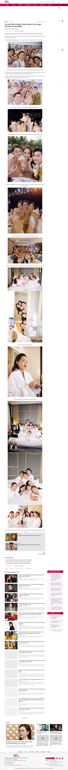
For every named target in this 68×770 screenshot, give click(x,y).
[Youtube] (59, 758)
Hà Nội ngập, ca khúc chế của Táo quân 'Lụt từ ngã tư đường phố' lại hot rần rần (43, 744)
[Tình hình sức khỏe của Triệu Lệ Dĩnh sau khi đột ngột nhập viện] (11, 626)
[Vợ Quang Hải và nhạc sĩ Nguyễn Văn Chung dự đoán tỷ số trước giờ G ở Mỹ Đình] (11, 654)
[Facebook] (57, 758)
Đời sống (27, 4)
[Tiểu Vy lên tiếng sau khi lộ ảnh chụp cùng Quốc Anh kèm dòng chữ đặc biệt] (11, 578)
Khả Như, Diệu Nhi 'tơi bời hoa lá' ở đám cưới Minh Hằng (18, 563)
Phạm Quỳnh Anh (38, 72)
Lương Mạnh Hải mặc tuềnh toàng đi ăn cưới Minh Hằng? (18, 561)
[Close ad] (59, 7)
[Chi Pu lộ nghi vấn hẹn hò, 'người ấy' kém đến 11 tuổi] (11, 683)
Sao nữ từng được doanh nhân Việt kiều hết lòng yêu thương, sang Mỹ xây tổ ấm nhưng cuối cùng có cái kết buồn (31, 700)
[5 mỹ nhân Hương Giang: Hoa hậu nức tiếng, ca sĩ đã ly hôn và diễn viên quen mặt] (11, 664)
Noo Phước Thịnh (14, 184)
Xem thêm (25, 718)
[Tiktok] (62, 758)
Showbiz (13, 4)
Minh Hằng (11, 568)
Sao (11, 21)
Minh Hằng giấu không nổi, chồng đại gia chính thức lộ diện (19, 560)
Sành (49, 4)
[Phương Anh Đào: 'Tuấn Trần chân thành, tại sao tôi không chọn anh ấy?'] (20, 732)
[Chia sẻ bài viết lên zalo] (7, 31)
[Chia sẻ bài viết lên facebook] (5, 31)
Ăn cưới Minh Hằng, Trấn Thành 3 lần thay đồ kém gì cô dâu (29, 544)
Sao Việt (19, 543)
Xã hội (35, 4)
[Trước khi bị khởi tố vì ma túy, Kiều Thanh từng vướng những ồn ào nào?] (11, 692)
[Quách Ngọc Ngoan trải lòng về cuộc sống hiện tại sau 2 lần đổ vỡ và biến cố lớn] (11, 607)
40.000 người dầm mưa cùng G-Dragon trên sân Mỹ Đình (56, 744)
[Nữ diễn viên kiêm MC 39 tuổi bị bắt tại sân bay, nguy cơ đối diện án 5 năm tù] (11, 711)
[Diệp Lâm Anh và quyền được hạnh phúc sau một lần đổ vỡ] (11, 673)
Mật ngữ (42, 4)
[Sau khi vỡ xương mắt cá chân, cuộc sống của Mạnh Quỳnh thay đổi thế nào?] (11, 588)
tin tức (57, 615)
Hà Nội (47, 760)
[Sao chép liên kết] (12, 31)
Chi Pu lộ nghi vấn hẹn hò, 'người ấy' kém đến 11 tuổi (31, 679)
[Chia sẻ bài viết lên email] (10, 31)
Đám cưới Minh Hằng (13, 28)
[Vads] (62, 33)
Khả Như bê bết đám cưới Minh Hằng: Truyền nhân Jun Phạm (29, 535)
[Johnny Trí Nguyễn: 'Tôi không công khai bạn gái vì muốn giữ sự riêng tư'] (11, 597)
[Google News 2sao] (19, 31)
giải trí (55, 626)
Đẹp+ (20, 4)
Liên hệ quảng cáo (50, 758)
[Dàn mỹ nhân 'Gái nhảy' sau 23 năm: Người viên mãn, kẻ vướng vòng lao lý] (11, 645)
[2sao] (7, 5)
